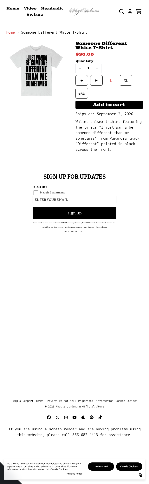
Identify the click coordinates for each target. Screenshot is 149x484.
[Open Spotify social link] (91, 417)
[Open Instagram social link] (66, 417)
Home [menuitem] (12, 8)
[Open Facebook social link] (49, 417)
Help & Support (22, 400)
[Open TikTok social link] (100, 417)
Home (10, 32)
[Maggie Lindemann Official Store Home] (84, 12)
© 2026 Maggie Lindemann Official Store (74, 406)
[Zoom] (37, 72)
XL (126, 80)
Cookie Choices (126, 400)
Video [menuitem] (30, 8)
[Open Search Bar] (121, 12)
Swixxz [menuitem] (35, 15)
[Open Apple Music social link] (83, 417)
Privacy (51, 400)
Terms (39, 400)
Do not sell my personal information (86, 400)
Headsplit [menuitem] (52, 8)
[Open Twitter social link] (57, 417)
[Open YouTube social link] (74, 417)
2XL (81, 93)
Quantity (84, 61)
